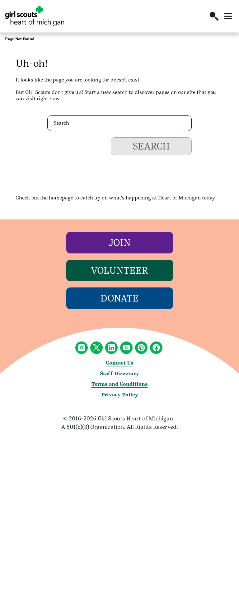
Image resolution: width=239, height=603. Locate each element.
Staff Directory (119, 373)
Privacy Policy (119, 395)
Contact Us (120, 363)
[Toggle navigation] (228, 16)
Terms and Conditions (119, 384)
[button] (214, 16)
